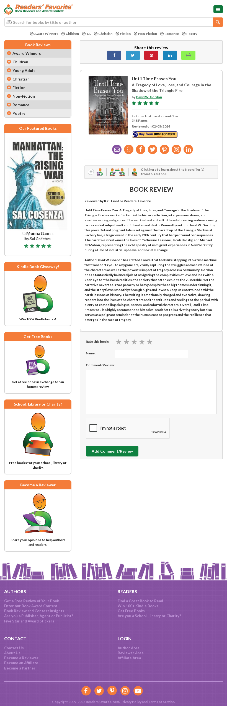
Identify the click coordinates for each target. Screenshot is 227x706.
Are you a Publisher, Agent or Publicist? (38, 616)
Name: (91, 353)
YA (88, 34)
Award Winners (46, 34)
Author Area (128, 648)
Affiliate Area (129, 658)
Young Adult (23, 70)
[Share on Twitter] (133, 55)
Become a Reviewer (21, 658)
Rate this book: (97, 341)
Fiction (125, 34)
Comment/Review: (100, 365)
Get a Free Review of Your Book (31, 601)
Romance (171, 34)
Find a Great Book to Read (140, 601)
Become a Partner (19, 668)
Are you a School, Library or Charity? (149, 616)
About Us (12, 653)
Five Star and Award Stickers (29, 621)
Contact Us (14, 648)
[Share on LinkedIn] (170, 55)
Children (72, 34)
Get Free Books (131, 611)
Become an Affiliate (21, 663)
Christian (105, 34)
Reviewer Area (130, 653)
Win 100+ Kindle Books (138, 606)
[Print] (188, 55)
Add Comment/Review (112, 451)
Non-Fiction (147, 34)
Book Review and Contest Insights (34, 611)
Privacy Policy (130, 702)
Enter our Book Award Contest (31, 606)
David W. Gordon (149, 97)
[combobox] (113, 22)
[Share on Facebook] (114, 55)
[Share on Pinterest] (151, 55)
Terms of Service (161, 702)
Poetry (191, 34)
